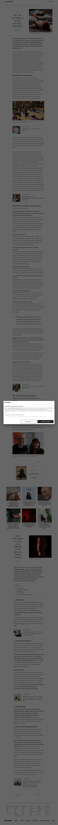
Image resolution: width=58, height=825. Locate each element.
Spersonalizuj (28, 421)
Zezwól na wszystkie (45, 421)
